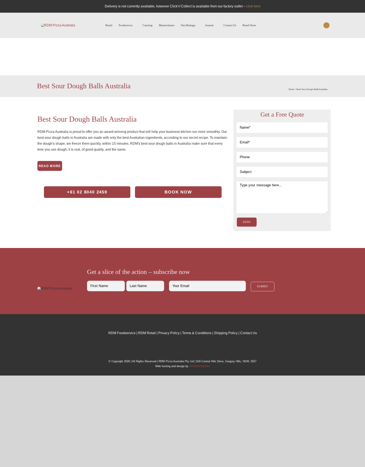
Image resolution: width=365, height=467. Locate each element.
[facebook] (303, 25)
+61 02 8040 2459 (87, 192)
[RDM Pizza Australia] (58, 25)
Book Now (178, 192)
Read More (50, 166)
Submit (262, 286)
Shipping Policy (226, 333)
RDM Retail (147, 333)
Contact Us (248, 333)
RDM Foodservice (122, 333)
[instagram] (311, 25)
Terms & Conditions (196, 333)
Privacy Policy (169, 333)
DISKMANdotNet (199, 366)
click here (253, 6)
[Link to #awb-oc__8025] (326, 25)
